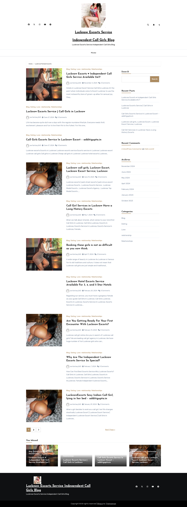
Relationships (97, 69)
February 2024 (128, 189)
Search (125, 72)
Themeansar (111, 504)
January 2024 (127, 195)
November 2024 (128, 166)
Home (93, 53)
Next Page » (110, 430)
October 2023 (127, 201)
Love (78, 69)
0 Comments (105, 83)
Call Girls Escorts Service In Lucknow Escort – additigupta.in (63, 139)
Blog (68, 69)
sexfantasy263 (75, 83)
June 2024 (126, 172)
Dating (73, 69)
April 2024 (126, 183)
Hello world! (149, 149)
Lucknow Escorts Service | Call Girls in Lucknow (55, 111)
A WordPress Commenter (132, 149)
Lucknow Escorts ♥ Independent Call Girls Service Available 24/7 (39, 460)
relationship (86, 69)
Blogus (100, 504)
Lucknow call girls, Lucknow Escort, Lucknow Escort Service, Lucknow (145, 460)
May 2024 (126, 178)
